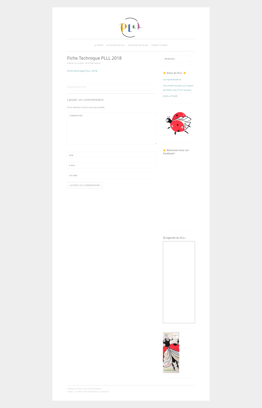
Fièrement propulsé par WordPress (84, 389)
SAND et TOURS (170, 96)
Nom (71, 155)
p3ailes (97, 63)
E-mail (72, 165)
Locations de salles (138, 45)
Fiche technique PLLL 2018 (82, 70)
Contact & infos (159, 45)
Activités (98, 45)
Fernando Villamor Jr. (98, 392)
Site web (73, 175)
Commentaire (76, 115)
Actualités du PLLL (115, 45)
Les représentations (172, 79)
